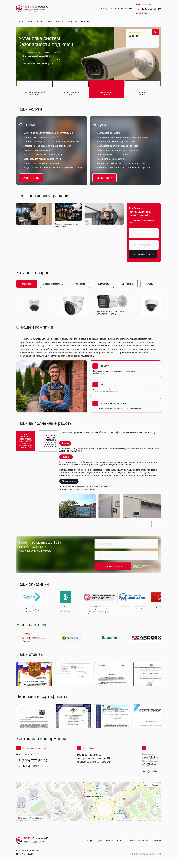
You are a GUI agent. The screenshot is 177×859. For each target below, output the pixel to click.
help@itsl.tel (149, 771)
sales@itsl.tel (142, 13)
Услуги (19, 21)
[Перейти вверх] (32, 9)
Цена (29, 21)
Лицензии (73, 21)
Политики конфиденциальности (140, 567)
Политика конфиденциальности (145, 854)
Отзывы (60, 21)
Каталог (39, 21)
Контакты (85, 21)
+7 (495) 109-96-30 (148, 8)
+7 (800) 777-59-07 (32, 761)
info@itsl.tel (149, 764)
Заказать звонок (144, 4)
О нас (50, 21)
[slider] (135, 32)
